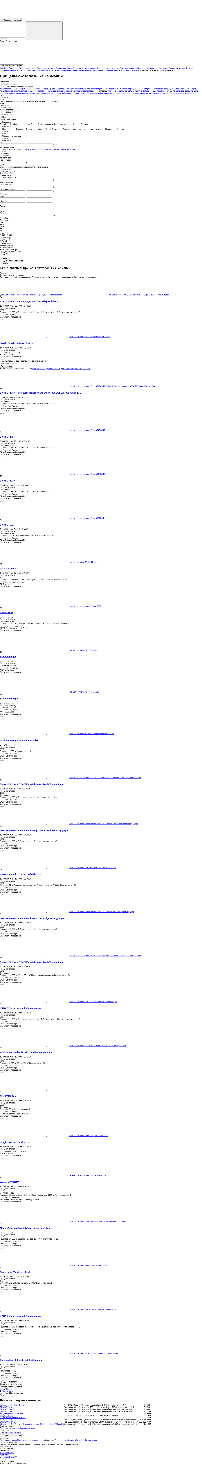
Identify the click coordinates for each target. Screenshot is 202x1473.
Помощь (9, 1432)
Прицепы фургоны (177, 68)
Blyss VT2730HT (9, 481)
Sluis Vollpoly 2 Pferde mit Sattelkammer (21, 1360)
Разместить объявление (11, 1386)
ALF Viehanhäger (9, 698)
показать (5, 258)
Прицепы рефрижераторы (71, 70)
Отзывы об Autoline (75, 1440)
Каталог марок (91, 1440)
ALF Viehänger (8, 656)
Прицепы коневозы (112, 70)
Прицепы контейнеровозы (84, 68)
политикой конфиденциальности (46, 369)
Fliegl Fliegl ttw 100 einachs (15, 1142)
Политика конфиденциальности (31, 1440)
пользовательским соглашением (76, 369)
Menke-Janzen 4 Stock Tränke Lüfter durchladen (26, 1228)
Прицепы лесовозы (50, 70)
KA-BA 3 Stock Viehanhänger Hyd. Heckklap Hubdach (29, 301)
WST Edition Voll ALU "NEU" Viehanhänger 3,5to (26, 1052)
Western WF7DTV (9, 1182)
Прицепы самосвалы (46, 68)
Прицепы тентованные (93, 70)
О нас (2, 1432)
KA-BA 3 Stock (8, 568)
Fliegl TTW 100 (8, 1096)
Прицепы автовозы (64, 68)
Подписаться (6, 366)
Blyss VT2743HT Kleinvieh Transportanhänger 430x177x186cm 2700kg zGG (40, 393)
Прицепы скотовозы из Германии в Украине (19, 1428)
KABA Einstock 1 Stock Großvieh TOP (20, 874)
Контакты (17, 1432)
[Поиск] (44, 30)
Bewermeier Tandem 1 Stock (15, 1272)
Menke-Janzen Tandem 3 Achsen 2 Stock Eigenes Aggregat (32, 918)
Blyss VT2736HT (9, 437)
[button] (101, 53)
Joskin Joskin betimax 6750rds (16, 343)
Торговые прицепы (129, 70)
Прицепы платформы (32, 70)
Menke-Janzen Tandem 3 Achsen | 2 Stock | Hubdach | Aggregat (34, 830)
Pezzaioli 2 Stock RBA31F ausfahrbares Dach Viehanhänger (32, 784)
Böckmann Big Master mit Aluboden (19, 740)
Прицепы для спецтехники (107, 68)
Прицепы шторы (15, 70)
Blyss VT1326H (8, 525)
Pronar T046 (6, 612)
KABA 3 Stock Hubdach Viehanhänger (20, 1008)
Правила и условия (8, 1440)
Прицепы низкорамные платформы (152, 68)
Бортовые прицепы (128, 68)
